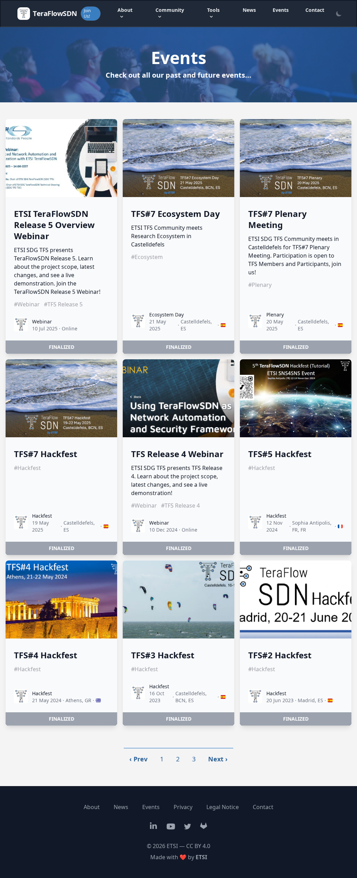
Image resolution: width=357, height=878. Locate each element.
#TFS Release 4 (180, 505)
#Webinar (27, 304)
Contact (314, 10)
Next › (218, 759)
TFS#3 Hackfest (162, 655)
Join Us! (87, 13)
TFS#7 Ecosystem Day (175, 213)
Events (281, 10)
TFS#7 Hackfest (45, 454)
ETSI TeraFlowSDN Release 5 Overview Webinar (54, 225)
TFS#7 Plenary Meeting (277, 219)
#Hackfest (27, 468)
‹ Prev (138, 759)
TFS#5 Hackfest (279, 454)
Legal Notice (222, 807)
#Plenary (260, 285)
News (249, 10)
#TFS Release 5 (63, 304)
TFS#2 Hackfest (279, 655)
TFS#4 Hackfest (45, 655)
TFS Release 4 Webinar (177, 454)
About (92, 807)
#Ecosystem (147, 257)
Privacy (183, 807)
